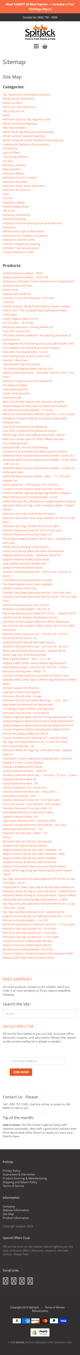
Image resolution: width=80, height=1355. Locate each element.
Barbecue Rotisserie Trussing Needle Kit (28, 327)
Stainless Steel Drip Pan (17, 285)
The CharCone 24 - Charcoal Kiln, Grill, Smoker (32, 804)
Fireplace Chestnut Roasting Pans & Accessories (32, 223)
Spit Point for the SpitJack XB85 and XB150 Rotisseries (36, 621)
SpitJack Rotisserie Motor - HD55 (23, 273)
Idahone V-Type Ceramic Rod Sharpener (28, 381)
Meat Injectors (12, 169)
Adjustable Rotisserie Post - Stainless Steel (29, 820)
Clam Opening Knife (15, 389)
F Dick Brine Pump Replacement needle (27, 580)
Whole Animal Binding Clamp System (26, 547)
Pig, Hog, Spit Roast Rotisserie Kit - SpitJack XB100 (33, 912)
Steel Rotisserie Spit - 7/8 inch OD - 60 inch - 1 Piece (35, 667)
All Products (10, 148)
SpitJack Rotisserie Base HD (20, 779)
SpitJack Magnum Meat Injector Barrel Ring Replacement (38, 721)
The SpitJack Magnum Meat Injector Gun (28, 368)
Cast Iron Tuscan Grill (16, 331)
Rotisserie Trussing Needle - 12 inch (25, 352)
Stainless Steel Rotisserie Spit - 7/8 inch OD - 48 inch (35, 634)
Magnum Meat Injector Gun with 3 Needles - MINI (34, 854)
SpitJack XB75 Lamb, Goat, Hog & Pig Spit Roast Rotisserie (38, 887)
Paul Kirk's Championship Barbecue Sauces (30, 430)
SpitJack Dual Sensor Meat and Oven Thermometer (34, 866)
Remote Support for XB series (21, 688)
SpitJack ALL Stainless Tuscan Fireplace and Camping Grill (39, 281)
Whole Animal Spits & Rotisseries (23, 231)
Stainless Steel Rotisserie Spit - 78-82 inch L (30, 791)
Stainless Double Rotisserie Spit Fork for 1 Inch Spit (34, 825)
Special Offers (11, 152)
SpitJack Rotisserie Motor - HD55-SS (25, 771)
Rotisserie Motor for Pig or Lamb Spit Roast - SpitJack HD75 (39, 891)
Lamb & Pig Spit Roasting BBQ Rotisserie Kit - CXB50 (35, 899)
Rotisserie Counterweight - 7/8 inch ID (26, 609)
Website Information (16, 1210)
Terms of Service (13, 1186)
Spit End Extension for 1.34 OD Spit (25, 787)
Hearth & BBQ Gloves (16, 206)
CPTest (7, 837)
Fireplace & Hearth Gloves (19, 239)
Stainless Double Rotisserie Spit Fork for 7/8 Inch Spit (36, 675)
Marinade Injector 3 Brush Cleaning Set (27, 841)
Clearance (9, 227)
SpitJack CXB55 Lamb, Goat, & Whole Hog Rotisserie (34, 663)
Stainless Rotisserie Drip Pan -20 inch (26, 605)
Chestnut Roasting (14, 219)
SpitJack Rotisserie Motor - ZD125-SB (25, 277)
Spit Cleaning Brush (15, 443)
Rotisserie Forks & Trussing (19, 177)
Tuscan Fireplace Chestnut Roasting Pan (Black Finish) (36, 729)
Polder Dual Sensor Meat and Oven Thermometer (33, 551)
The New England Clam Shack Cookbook (27, 584)
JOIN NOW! (21, 1072)
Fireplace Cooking (14, 202)
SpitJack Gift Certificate (17, 294)
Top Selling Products (15, 156)
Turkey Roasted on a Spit (18, 252)
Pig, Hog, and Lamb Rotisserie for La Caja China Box (35, 742)
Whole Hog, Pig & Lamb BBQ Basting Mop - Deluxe (34, 435)
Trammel (8, 302)
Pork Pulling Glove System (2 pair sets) (26, 356)
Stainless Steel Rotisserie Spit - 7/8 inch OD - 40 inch (35, 646)
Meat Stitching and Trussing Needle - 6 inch (30, 497)
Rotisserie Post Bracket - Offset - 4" (24, 671)
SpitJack (20, 1342)
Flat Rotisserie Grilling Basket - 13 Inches (28, 410)
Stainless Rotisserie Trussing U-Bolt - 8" (27, 808)
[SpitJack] (40, 32)
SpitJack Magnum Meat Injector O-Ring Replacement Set (38, 717)
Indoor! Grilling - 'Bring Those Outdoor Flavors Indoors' (37, 306)
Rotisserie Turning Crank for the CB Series (29, 513)
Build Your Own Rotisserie (19, 107)
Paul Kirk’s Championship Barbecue (25, 426)
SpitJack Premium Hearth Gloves (23, 567)
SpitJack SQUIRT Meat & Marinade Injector (29, 642)
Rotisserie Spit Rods (15, 181)
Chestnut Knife (12, 397)
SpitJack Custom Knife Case (20, 588)
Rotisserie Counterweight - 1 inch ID (25, 920)
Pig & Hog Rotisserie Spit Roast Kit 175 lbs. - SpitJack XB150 (39, 613)
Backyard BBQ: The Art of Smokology (25, 447)
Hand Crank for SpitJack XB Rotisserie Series (30, 617)
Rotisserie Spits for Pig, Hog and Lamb (26, 119)
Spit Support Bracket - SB (18, 746)
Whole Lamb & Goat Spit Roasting (23, 136)
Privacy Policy (11, 1170)
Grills (6, 194)
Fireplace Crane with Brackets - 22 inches (28, 298)
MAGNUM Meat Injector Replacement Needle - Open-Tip (38, 455)
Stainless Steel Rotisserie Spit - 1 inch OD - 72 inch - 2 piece (40, 775)
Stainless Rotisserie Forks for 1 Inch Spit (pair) (31, 800)
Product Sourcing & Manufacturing (25, 1178)
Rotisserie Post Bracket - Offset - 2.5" (25, 833)
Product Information (16, 1218)
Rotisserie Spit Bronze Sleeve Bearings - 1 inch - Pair (35, 700)
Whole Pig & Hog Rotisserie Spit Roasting (28, 132)
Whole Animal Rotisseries (18, 98)
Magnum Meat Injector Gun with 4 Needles (30, 858)
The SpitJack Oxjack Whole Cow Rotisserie (28, 708)
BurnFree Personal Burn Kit (20, 638)
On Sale (7, 161)
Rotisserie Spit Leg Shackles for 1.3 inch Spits (31, 937)
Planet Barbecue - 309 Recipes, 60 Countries (30, 484)
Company (9, 1206)
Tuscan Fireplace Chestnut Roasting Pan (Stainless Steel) (38, 953)
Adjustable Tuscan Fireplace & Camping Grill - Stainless (37, 758)
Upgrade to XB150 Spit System (21, 692)
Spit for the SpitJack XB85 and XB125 (25, 733)
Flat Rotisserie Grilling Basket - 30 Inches (28, 949)
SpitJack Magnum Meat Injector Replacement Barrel (35, 406)
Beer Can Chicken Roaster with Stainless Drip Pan (34, 401)
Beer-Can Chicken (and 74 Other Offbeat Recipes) (33, 439)
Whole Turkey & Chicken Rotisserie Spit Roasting (33, 140)
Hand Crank (10, 289)
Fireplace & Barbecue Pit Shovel (22, 766)
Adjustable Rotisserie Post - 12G (22, 829)
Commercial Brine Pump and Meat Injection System (35, 451)
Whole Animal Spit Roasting (20, 123)
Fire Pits (8, 198)
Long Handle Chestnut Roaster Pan (24, 563)
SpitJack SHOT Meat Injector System (25, 845)
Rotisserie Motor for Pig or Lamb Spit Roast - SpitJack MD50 (39, 895)
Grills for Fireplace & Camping (21, 244)
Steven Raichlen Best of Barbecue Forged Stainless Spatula (39, 501)
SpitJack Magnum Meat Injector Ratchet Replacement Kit (38, 725)
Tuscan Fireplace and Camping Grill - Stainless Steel (35, 737)
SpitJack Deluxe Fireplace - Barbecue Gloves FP (32, 555)
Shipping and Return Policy (20, 1182)
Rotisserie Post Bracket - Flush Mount (26, 713)
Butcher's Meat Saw (15, 360)
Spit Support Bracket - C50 (19, 796)
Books (6, 115)
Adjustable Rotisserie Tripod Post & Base (28, 812)
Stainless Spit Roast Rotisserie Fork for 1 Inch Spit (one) (37, 592)
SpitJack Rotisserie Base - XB (20, 783)
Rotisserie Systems (14, 165)
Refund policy (40, 1311)
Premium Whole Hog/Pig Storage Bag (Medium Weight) (37, 493)
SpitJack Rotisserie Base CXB (20, 816)
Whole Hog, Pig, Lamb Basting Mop (24, 654)
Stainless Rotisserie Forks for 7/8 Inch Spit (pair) (32, 530)
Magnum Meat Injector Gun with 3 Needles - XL (32, 849)
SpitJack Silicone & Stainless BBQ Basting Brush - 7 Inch (37, 916)
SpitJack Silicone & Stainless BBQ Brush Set (29, 862)
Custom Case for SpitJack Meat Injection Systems (33, 489)
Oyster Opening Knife (16, 393)
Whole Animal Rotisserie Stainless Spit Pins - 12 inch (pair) (39, 924)
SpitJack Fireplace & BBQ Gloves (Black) (27, 945)
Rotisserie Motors (14, 173)
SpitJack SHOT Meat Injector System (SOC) (29, 957)
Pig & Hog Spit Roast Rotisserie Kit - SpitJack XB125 (34, 650)
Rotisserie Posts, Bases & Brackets (24, 186)
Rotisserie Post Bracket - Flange (22, 696)
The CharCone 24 (13, 111)
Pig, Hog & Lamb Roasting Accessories (26, 94)
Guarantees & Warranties (19, 1174)
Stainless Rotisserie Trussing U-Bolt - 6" (27, 534)
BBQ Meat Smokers (15, 127)
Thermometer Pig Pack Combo (21, 364)
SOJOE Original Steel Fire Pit (20, 318)
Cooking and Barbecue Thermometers (26, 144)
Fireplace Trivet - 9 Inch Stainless (23, 762)
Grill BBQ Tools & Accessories (21, 248)
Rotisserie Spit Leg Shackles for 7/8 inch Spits (31, 526)
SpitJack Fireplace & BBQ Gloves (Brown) (27, 941)
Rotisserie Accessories (16, 190)
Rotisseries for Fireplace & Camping (25, 235)
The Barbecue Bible (15, 385)
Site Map (8, 1214)
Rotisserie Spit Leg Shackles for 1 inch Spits (30, 928)
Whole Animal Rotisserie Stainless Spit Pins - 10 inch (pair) (39, 414)
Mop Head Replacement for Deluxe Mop (28, 704)
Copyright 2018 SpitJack (24, 1307)
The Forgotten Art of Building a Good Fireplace (31, 348)
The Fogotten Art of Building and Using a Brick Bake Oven (38, 343)
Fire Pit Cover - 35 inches (18, 323)
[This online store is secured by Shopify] (40, 1335)
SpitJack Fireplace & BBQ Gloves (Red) (26, 559)
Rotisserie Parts (12, 103)
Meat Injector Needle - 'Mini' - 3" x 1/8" (27, 659)
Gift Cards (9, 210)
